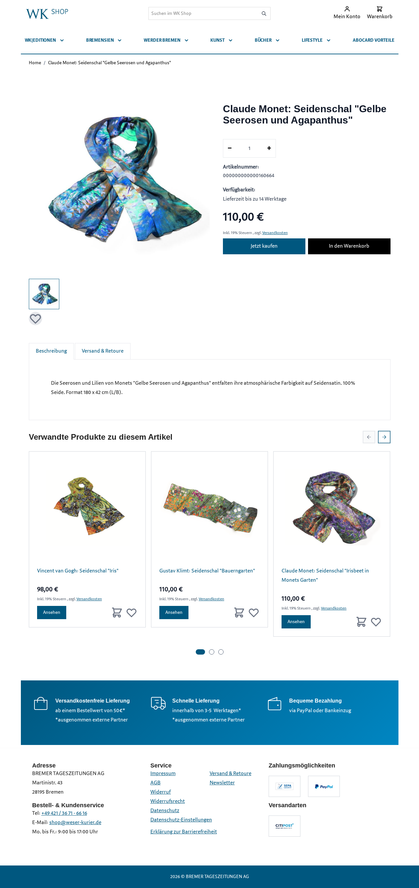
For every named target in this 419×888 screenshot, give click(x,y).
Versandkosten (275, 232)
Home (35, 63)
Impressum (163, 773)
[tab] (200, 652)
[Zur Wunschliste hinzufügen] (35, 318)
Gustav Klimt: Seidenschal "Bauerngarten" (207, 571)
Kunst (217, 40)
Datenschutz (164, 811)
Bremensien (100, 40)
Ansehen (51, 612)
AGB (155, 783)
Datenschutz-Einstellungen (181, 820)
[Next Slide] (384, 437)
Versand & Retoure (103, 351)
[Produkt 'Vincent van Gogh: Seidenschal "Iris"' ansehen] (87, 510)
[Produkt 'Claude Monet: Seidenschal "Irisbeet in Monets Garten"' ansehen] (332, 510)
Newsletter (222, 783)
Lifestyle (312, 40)
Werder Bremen (162, 40)
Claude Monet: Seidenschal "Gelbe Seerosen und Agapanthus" (109, 63)
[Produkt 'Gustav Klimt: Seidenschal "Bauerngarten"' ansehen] (209, 510)
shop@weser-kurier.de (75, 822)
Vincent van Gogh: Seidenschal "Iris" (78, 571)
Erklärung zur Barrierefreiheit (183, 832)
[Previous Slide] (369, 437)
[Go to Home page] (47, 13)
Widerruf (160, 792)
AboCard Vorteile (373, 40)
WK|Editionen (40, 40)
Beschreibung (51, 351)
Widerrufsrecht (167, 801)
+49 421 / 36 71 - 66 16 (64, 813)
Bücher (263, 40)
